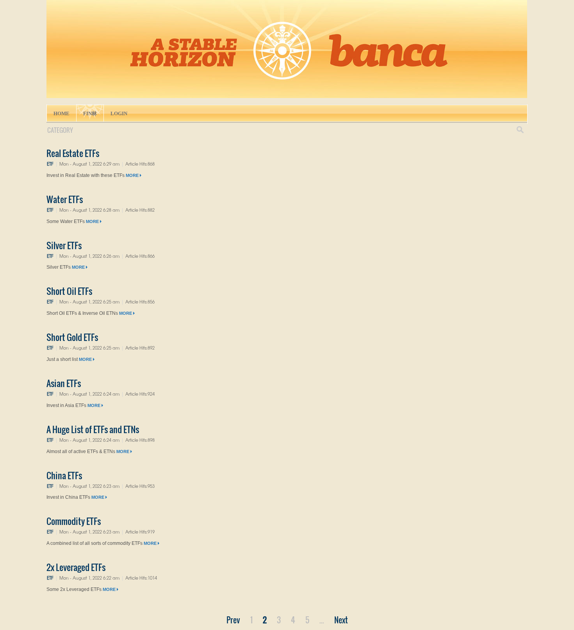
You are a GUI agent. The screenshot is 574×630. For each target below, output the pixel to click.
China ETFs (64, 475)
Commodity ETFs (73, 521)
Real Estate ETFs (72, 153)
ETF (50, 163)
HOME (61, 113)
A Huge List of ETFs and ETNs (92, 429)
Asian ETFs (63, 383)
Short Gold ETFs (72, 337)
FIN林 (90, 113)
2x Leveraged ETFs (75, 567)
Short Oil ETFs (69, 291)
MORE (133, 175)
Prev (233, 620)
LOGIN (119, 113)
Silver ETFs (64, 245)
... (321, 620)
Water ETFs (64, 199)
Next (341, 620)
